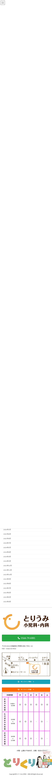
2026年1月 (7, 529)
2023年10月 (7, 575)
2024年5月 (7, 548)
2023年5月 (7, 597)
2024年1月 (7, 561)
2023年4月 (7, 602)
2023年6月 (7, 593)
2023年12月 (7, 566)
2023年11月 (7, 570)
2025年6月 (7, 534)
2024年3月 (7, 557)
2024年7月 (7, 543)
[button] (26, 682)
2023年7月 (7, 588)
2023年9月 (7, 579)
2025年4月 (7, 539)
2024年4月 (7, 552)
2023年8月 (7, 584)
